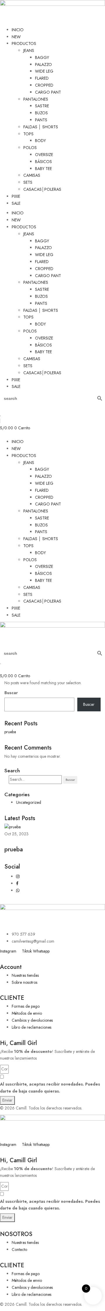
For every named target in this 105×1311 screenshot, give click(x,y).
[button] (52, 434)
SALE (16, 203)
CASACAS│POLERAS (42, 189)
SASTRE (42, 106)
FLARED (42, 78)
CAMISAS (31, 175)
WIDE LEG (44, 71)
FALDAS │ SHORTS (40, 127)
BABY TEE (43, 168)
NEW (16, 37)
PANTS (41, 120)
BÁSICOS (43, 161)
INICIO (18, 30)
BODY (40, 140)
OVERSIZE (44, 154)
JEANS (28, 50)
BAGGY (42, 57)
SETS (27, 182)
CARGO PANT (48, 92)
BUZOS (41, 113)
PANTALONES (35, 99)
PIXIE (16, 196)
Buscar (11, 693)
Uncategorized (28, 802)
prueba (10, 732)
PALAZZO (43, 64)
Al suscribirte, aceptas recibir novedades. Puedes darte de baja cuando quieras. (50, 1087)
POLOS (30, 147)
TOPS (28, 134)
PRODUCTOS (24, 43)
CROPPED (44, 85)
